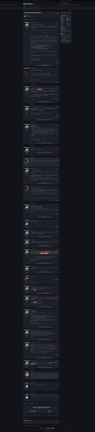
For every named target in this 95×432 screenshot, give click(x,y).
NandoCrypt (38, 149)
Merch (46, 0)
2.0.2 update (33, 241)
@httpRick (35, 302)
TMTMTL (26, 220)
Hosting (41, 0)
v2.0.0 (40, 206)
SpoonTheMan (39, 24)
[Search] (71, 6)
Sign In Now (49, 413)
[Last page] (33, 19)
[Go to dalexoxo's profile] (27, 385)
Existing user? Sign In (65, 3)
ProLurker (55, 116)
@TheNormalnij (39, 89)
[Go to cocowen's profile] (27, 161)
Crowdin (48, 0)
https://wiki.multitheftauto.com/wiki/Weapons (41, 45)
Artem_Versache (64, 19)
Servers (43, 0)
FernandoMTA (27, 22)
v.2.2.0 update (34, 311)
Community (29, 0)
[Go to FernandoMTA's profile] (25, 16)
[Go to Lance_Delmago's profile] (67, 17)
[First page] (24, 19)
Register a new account (33, 413)
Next (32, 19)
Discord (26, 0)
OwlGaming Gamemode (53, 94)
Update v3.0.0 (32, 344)
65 (27, 165)
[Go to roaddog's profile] (27, 278)
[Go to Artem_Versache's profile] (61, 19)
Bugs (36, 0)
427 (27, 93)
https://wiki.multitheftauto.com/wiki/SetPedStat (37, 47)
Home (24, 0)
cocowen (26, 158)
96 (27, 389)
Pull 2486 (33, 89)
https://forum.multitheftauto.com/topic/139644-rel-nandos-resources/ (44, 65)
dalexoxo (26, 383)
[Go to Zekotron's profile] (67, 19)
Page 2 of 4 (36, 19)
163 (27, 227)
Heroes (38, 0)
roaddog (26, 275)
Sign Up (70, 3)
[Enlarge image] (45, 252)
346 (27, 282)
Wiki (34, 0)
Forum (32, 0)
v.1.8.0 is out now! (33, 149)
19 (27, 281)
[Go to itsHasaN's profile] (27, 374)
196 (27, 92)
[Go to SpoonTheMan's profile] (27, 71)
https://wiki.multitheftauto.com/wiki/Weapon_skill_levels (42, 46)
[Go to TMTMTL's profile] (27, 223)
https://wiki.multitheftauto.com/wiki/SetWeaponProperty (42, 48)
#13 (46, 131)
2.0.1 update (33, 232)
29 (27, 74)
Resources (32, 16)
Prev (25, 19)
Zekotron (69, 19)
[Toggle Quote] (31, 24)
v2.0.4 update (34, 287)
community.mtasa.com (41, 233)
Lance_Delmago (70, 17)
